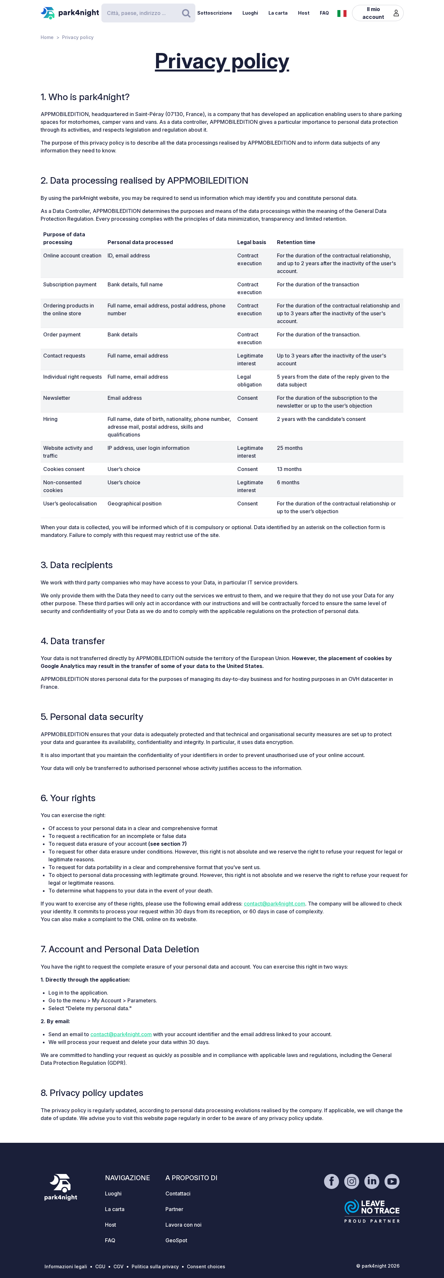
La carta (278, 13)
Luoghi (250, 13)
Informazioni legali (66, 1266)
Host (303, 13)
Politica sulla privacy (155, 1266)
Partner (174, 1209)
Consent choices (206, 1266)
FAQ (324, 13)
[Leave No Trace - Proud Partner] (372, 1211)
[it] (342, 12)
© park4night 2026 (377, 1266)
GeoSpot (176, 1240)
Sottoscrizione (214, 13)
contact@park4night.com (274, 903)
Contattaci (177, 1193)
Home (47, 37)
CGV (118, 1266)
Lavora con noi (183, 1224)
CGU (100, 1266)
